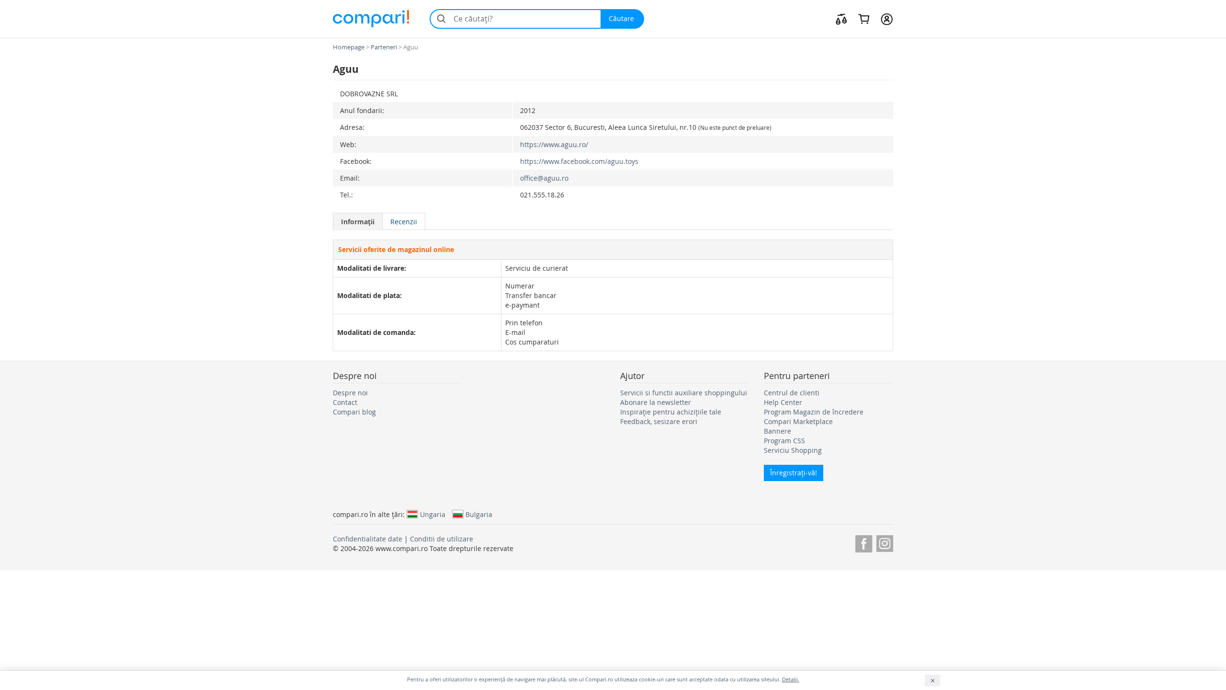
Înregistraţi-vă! (793, 472)
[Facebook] (863, 542)
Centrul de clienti (791, 392)
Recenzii (403, 221)
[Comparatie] (841, 19)
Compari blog (354, 411)
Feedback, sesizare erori (658, 421)
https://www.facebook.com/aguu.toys (579, 161)
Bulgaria (478, 514)
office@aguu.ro (544, 178)
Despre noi (350, 392)
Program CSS (784, 440)
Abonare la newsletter (655, 402)
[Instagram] (884, 542)
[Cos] (863, 19)
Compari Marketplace (798, 421)
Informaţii (358, 221)
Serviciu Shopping (793, 450)
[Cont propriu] (886, 19)
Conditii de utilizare (441, 538)
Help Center (783, 402)
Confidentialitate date (367, 538)
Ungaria (432, 514)
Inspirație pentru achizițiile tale (670, 411)
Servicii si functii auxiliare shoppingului (683, 392)
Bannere (777, 431)
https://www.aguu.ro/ (554, 144)
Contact (345, 402)
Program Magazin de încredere (813, 411)
